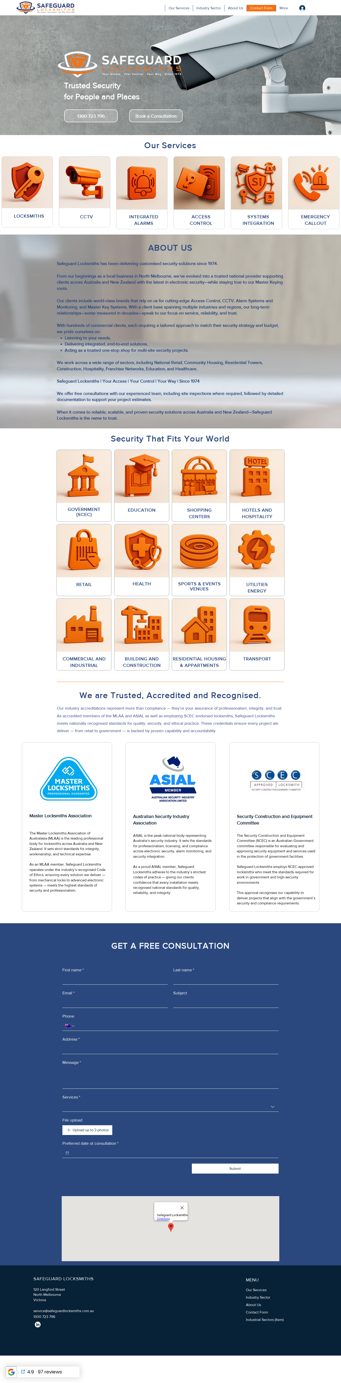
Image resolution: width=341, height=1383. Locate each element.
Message (71, 1062)
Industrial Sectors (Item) (265, 1320)
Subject (180, 993)
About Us (253, 1305)
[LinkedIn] (38, 1324)
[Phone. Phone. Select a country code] (70, 1026)
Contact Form (257, 1312)
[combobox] (170, 1107)
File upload (72, 1120)
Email (68, 993)
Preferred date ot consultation (90, 1143)
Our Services (256, 1290)
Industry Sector (258, 1297)
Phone (68, 1016)
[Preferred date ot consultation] (67, 1153)
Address (71, 1039)
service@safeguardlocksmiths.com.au (63, 1311)
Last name (183, 970)
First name (73, 970)
